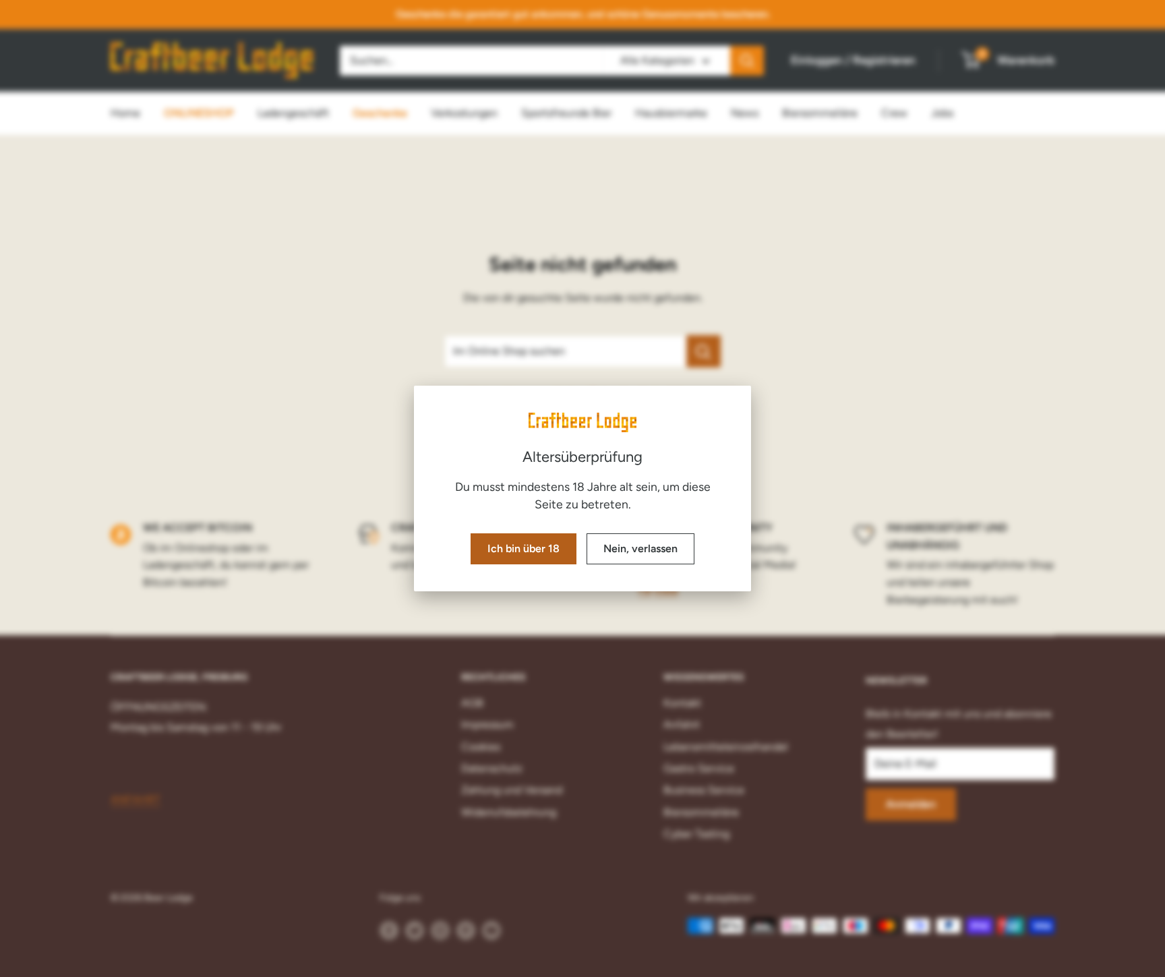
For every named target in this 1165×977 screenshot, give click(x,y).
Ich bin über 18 (523, 548)
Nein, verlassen (640, 548)
